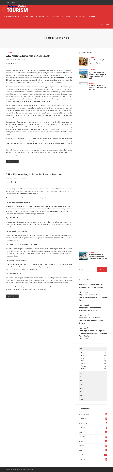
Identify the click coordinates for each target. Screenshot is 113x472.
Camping (40, 16)
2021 (81, 388)
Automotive (93, 423)
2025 (81, 373)
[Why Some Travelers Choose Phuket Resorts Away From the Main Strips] (83, 73)
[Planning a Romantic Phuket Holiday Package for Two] (83, 165)
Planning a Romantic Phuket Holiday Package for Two (97, 87)
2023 (81, 380)
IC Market (54, 211)
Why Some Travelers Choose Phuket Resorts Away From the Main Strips (93, 297)
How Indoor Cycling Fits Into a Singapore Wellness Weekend (97, 62)
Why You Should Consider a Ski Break (28, 55)
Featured (93, 437)
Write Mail (11, 2)
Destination (53, 16)
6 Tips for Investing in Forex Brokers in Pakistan (34, 174)
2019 (81, 395)
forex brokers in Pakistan (29, 194)
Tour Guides (80, 16)
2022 (81, 384)
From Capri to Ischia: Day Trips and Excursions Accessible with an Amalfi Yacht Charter (93, 333)
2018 (81, 399)
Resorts (66, 16)
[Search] (102, 25)
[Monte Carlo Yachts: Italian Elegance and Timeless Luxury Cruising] (83, 256)
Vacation (93, 459)
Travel (92, 16)
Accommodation (11, 16)
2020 (82, 392)
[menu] (107, 24)
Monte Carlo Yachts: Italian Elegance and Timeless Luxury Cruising (98, 256)
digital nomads (30, 138)
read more (12, 161)
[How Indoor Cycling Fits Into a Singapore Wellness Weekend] (83, 61)
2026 (82, 348)
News (9, 171)
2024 (81, 377)
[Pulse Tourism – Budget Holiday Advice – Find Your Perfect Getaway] (17, 8)
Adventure (28, 16)
